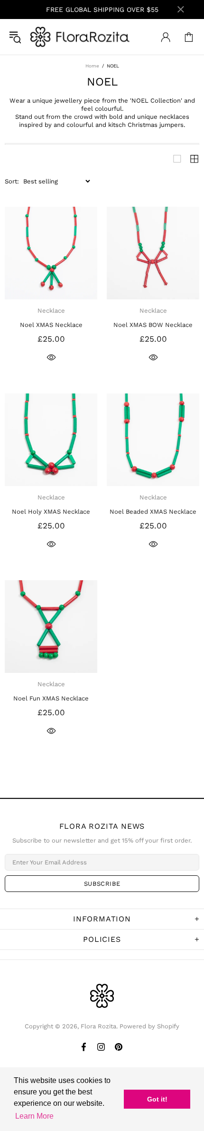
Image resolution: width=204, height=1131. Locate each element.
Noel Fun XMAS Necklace (51, 698)
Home (92, 65)
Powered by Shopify (149, 1026)
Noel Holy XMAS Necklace (51, 511)
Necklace (51, 310)
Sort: (12, 181)
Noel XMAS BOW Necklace (153, 324)
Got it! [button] (157, 1099)
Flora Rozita (80, 37)
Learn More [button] (34, 1116)
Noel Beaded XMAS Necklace (153, 511)
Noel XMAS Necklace (51, 324)
